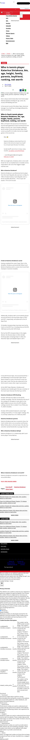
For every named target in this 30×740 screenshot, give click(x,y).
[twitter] (23, 3)
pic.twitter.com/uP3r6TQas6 (16, 151)
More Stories (14, 515)
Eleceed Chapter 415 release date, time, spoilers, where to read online (13, 497)
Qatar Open (9, 489)
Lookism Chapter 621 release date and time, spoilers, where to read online (14, 506)
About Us (11, 561)
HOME (3, 54)
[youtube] (18, 558)
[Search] (21, 16)
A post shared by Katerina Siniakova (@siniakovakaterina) (15, 221)
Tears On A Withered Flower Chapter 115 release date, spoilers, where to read (13, 502)
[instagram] (25, 3)
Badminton (9, 19)
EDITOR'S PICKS (5, 549)
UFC (7, 18)
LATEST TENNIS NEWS (7, 493)
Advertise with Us (12, 564)
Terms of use (21, 563)
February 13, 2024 (9, 157)
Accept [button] (11, 581)
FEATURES (3, 546)
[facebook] (21, 3)
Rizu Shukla (8, 84)
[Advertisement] (15, 36)
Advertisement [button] (4, 722)
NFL (7, 21)
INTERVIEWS (4, 552)
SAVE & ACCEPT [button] (4, 739)
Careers (22, 564)
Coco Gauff (9, 487)
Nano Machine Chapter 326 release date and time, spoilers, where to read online (13, 511)
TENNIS (8, 54)
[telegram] (24, 558)
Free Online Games (11, 16)
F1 (6, 17)
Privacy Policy (11, 563)
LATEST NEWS (5, 519)
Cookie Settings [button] (4, 581)
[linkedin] (21, 558)
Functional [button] (3, 693)
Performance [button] (3, 703)
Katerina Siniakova (19, 487)
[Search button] (28, 3)
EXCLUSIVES (4, 543)
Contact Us (7, 1)
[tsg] (7, 8)
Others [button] (2, 731)
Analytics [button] (2, 712)
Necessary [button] (3, 609)
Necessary (4, 610)
